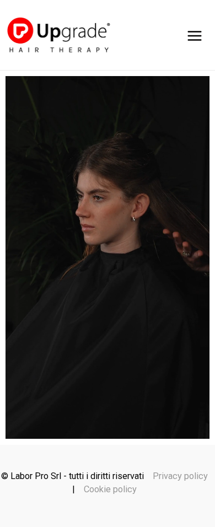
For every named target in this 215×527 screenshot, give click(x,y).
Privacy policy (180, 476)
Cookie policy (110, 489)
